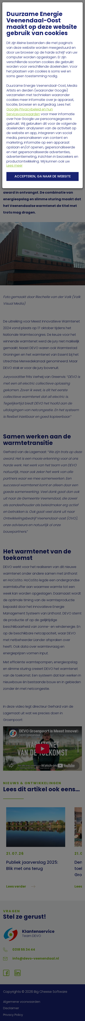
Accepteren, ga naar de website (42, 176)
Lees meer (14, 165)
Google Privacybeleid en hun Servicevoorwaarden (29, 111)
